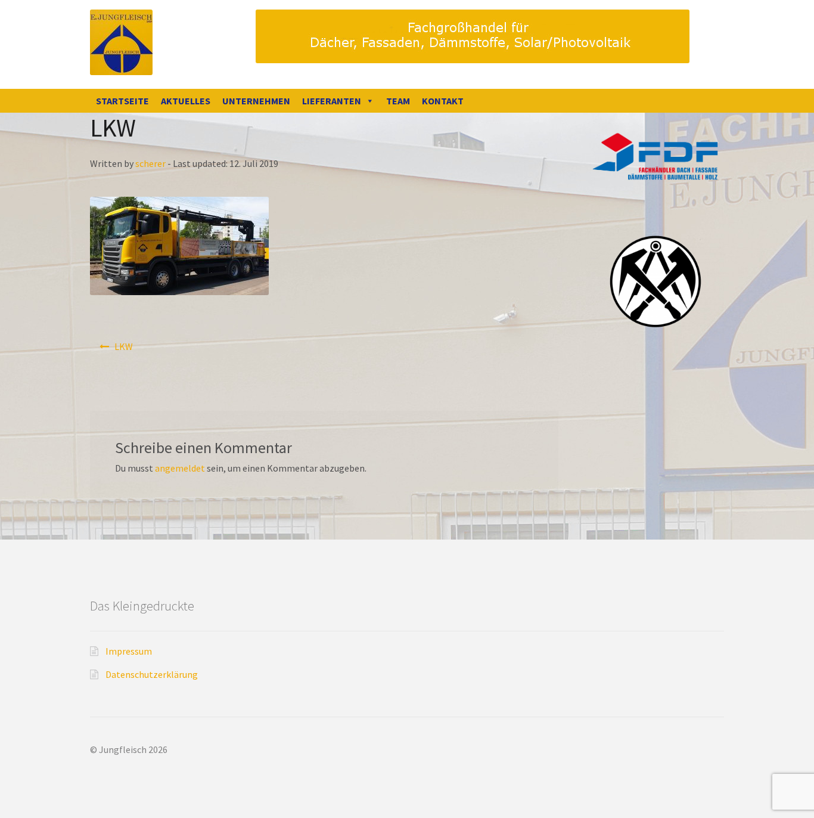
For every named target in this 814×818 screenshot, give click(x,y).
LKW (123, 346)
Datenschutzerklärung (151, 674)
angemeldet (180, 468)
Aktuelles (185, 101)
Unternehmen (256, 101)
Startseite (122, 101)
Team (398, 101)
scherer (150, 163)
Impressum (128, 651)
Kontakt (443, 101)
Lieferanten (331, 101)
